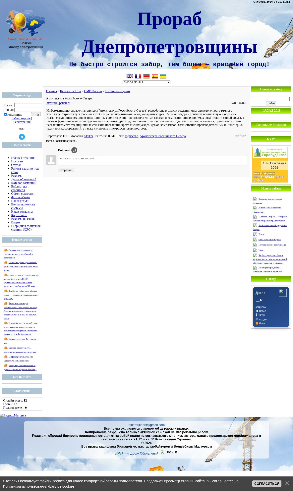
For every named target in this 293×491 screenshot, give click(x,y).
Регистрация (21, 122)
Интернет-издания (117, 91)
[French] (138, 76)
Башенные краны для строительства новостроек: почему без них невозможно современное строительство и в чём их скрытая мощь (20, 310)
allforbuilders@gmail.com (147, 425)
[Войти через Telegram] (22, 137)
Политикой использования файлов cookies (39, 486)
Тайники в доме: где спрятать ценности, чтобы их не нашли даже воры (21, 266)
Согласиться (266, 483)
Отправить (66, 170)
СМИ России (93, 91)
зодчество (131, 136)
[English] (130, 76)
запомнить (14, 114)
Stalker (88, 136)
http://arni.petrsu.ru (58, 103)
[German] (146, 76)
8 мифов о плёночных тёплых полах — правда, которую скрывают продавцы (21, 295)
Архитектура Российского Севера (163, 136)
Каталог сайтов (70, 91)
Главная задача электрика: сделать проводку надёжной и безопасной (18, 254)
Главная (51, 91)
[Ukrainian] (163, 76)
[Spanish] (155, 76)
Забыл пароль (21, 118)
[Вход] (74, 150)
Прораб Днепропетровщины (170, 32)
